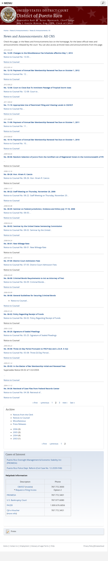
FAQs (53, 546)
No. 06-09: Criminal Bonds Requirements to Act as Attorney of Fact (34, 278)
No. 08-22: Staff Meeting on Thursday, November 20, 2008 (29, 191)
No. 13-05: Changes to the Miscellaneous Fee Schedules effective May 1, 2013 (38, 53)
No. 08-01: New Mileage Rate (16, 243)
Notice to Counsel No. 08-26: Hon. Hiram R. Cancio (26, 178)
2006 (15, 429)
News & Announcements (19, 30)
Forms (13, 531)
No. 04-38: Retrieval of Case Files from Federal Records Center (31, 388)
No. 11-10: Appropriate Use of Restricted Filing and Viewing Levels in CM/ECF (38, 105)
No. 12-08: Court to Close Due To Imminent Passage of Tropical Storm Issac (37, 87)
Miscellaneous (19, 421)
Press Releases (19, 424)
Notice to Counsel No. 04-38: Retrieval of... (23, 392)
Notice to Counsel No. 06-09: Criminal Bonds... (25, 282)
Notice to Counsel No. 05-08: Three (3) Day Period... (27, 352)
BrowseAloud (99, 546)
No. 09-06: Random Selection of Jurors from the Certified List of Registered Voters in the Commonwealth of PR (54, 157)
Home (6, 30)
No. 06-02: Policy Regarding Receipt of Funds (24, 314)
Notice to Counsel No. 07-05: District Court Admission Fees (30, 264)
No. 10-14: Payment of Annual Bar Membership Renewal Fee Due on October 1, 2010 (41, 139)
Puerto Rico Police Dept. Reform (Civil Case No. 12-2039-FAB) (34, 468)
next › (65, 402)
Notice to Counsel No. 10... (16, 143)
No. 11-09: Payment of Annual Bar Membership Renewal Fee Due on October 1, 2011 (41, 122)
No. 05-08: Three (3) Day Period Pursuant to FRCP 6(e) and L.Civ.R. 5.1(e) (36, 349)
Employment (24, 546)
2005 (15, 432)
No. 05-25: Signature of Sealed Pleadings (22, 331)
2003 (15, 438)
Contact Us (14, 546)
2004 (15, 435)
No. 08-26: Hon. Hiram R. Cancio (18, 174)
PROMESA (11, 495)
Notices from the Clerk (23, 414)
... (4, 375)
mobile (29, 486)
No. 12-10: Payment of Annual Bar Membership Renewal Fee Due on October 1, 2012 (41, 70)
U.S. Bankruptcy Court (17, 500)
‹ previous (44, 402)
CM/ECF (21, 486)
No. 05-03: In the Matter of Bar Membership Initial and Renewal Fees (34, 366)
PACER (10, 505)
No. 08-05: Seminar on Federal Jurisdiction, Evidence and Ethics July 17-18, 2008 (39, 209)
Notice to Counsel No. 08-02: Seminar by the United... (28, 230)
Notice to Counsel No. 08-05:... (17, 212)
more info (11, 513)
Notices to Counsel (21, 417)
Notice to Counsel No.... (14, 108)
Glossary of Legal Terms (40, 546)
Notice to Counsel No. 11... (16, 126)
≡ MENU (7, 3)
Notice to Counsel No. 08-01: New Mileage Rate (25, 247)
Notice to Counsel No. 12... (16, 74)
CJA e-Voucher (13, 510)
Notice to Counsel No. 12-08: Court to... (21, 91)
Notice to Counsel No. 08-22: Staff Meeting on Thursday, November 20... (36, 195)
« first (35, 402)
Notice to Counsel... (19, 300)
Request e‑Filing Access (26, 490)
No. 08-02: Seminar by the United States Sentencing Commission (33, 226)
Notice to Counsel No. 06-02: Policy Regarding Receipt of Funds (32, 318)
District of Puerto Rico (39, 16)
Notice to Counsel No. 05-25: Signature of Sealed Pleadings (30, 335)
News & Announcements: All (40, 30)
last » (72, 402)
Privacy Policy (88, 546)
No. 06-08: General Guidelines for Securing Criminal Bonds (30, 295)
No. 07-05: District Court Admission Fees (22, 261)
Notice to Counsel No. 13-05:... (17, 57)
